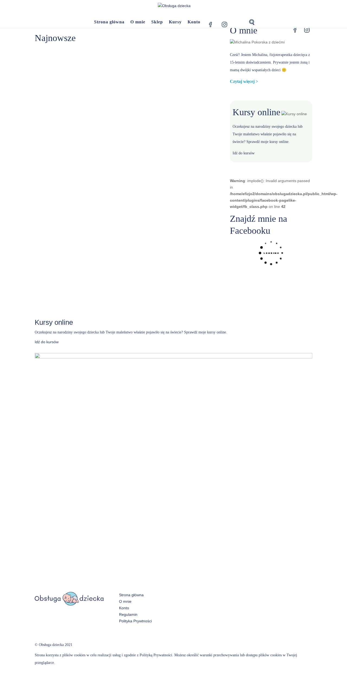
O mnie (137, 22)
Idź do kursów (244, 153)
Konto (194, 22)
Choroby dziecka (141, 77)
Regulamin (128, 614)
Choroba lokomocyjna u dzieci (72, 66)
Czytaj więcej (242, 81)
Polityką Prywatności (156, 655)
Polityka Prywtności (135, 621)
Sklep (157, 22)
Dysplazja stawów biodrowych (72, 137)
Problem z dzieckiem (167, 77)
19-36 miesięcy (82, 77)
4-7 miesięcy (102, 77)
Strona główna (109, 22)
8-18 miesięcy (120, 77)
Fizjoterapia (86, 148)
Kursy (175, 22)
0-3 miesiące (63, 77)
